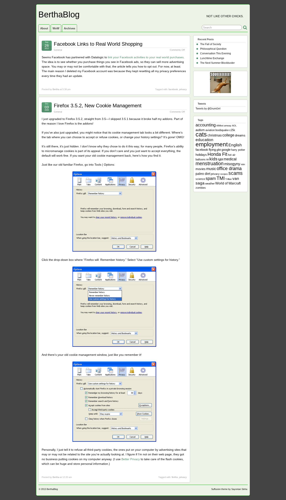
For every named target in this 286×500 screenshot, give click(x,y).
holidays (201, 154)
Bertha (56, 89)
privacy (183, 89)
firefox (175, 477)
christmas (214, 135)
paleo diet (203, 173)
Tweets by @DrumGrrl (208, 108)
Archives (69, 28)
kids (213, 158)
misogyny (232, 164)
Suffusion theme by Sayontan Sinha (229, 489)
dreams (240, 135)
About (44, 28)
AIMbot (219, 125)
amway (227, 125)
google (226, 149)
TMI (220, 178)
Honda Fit (217, 154)
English (235, 145)
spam (211, 178)
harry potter (238, 149)
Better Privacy (130, 459)
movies (201, 169)
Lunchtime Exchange (212, 58)
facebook (173, 89)
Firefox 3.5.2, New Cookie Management (98, 105)
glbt (218, 149)
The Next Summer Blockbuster (217, 62)
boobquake (222, 130)
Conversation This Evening (215, 53)
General (58, 50)
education (204, 140)
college (228, 135)
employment (212, 144)
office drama (229, 168)
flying (212, 149)
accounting (206, 125)
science (200, 179)
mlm (243, 164)
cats (201, 134)
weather (210, 183)
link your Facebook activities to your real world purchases (146, 57)
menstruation (210, 163)
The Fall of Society (210, 44)
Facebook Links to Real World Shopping (98, 44)
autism (200, 130)
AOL (234, 125)
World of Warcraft (228, 183)
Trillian (228, 179)
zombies (201, 187)
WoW (56, 28)
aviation (210, 130)
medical (230, 159)
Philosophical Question (213, 48)
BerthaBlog (59, 14)
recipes (224, 174)
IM (207, 159)
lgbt (220, 159)
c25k (232, 130)
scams (235, 173)
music (211, 169)
